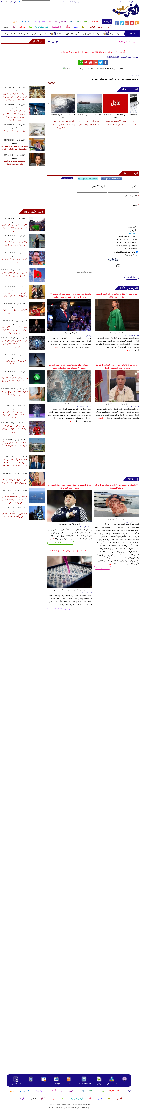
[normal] (52, 41)
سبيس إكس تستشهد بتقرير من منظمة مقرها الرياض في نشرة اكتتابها (14, 415)
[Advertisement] (56, 12)
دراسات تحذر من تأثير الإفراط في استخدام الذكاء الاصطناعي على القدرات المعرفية (14, 344)
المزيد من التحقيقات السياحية (61, 543)
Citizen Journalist (84, 1084)
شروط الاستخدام (131, 233)
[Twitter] (87, 180)
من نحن (99, 1084)
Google (3, 2)
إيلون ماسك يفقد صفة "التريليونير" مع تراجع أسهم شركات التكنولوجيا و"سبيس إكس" (15, 330)
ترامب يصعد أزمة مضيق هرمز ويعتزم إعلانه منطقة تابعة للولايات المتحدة (14, 296)
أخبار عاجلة (123, 42)
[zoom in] (49, 41)
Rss (68, 1084)
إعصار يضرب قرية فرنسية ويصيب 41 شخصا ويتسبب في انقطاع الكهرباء (63, 124)
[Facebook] (111, 180)
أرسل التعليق (132, 277)
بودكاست (124, 1084)
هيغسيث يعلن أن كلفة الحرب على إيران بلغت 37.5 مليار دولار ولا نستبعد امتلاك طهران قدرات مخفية (15, 462)
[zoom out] (56, 41)
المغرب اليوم (13, 2)
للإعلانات (56, 1084)
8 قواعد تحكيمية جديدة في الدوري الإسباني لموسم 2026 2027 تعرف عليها (14, 228)
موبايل (31, 1084)
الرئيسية (134, 42)
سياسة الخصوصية (16, 1084)
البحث (53, 2)
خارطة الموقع (112, 1084)
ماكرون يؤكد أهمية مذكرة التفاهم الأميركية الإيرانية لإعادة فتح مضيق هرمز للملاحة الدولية (14, 499)
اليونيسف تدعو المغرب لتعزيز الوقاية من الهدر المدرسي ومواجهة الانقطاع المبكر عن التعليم (14, 97)
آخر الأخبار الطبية (102, 568)
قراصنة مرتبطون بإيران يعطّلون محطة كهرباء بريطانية (88, 34)
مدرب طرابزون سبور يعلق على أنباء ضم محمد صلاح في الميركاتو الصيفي (14, 429)
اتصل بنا (44, 1084)
